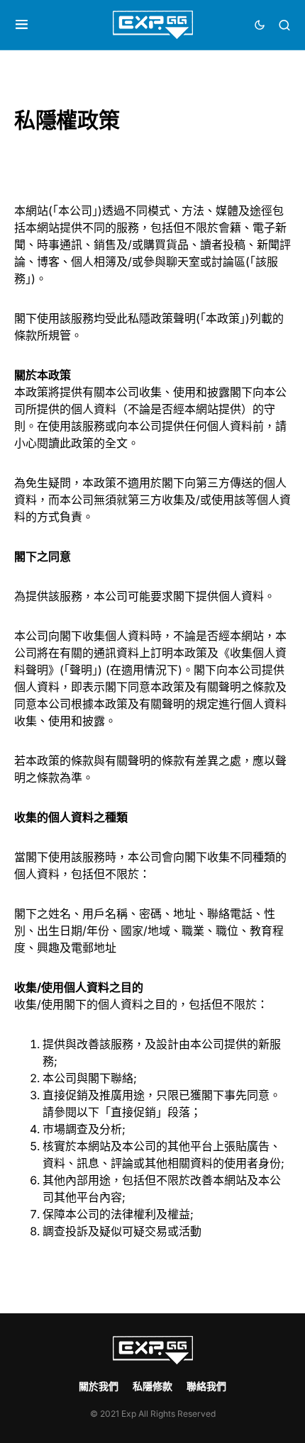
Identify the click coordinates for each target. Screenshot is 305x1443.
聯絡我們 (206, 1386)
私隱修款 (152, 1386)
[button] (21, 24)
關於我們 (98, 1386)
